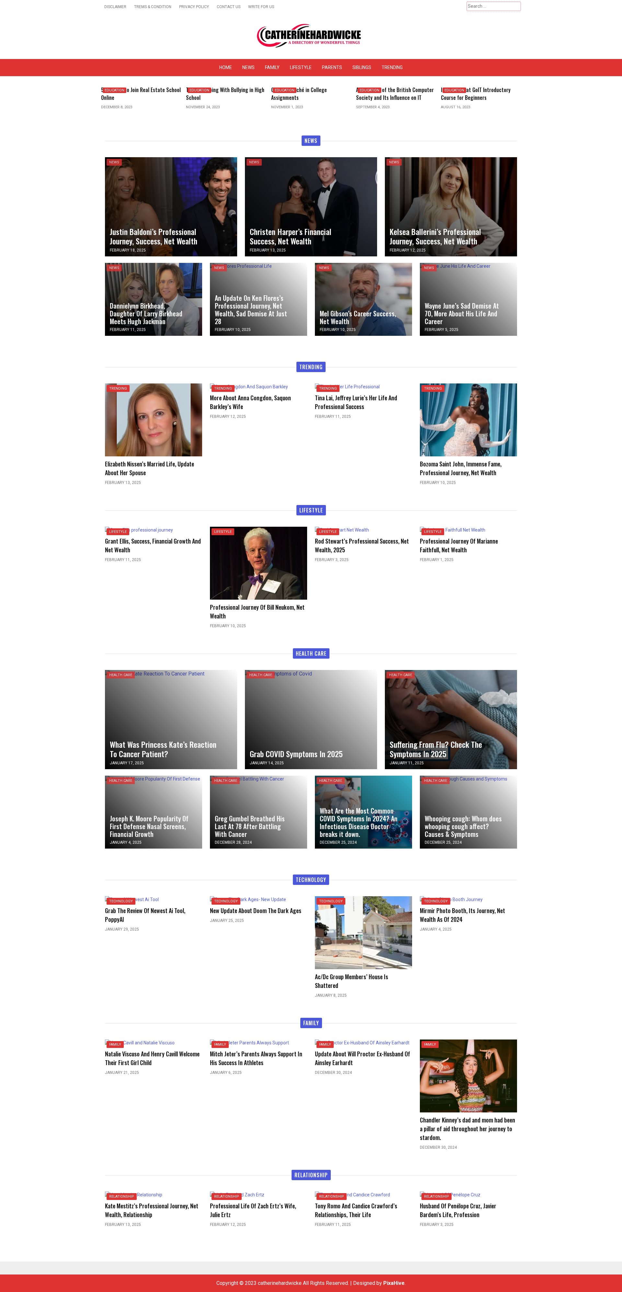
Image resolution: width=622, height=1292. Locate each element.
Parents (332, 67)
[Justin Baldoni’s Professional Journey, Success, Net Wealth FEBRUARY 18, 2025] (171, 206)
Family (272, 67)
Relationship (121, 1196)
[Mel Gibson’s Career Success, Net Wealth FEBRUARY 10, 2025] (363, 298)
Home (225, 67)
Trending (392, 67)
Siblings (361, 67)
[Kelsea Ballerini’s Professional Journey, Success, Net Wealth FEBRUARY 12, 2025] (451, 206)
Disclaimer (115, 7)
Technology (121, 901)
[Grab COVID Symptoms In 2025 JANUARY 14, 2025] (278, 674)
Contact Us (228, 7)
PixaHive (394, 1283)
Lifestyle (301, 67)
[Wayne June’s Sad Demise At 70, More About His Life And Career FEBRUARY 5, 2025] (455, 266)
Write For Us (261, 7)
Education (114, 90)
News (248, 67)
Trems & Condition (152, 7)
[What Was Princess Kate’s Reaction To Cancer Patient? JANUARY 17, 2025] (154, 674)
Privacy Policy (194, 7)
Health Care (120, 675)
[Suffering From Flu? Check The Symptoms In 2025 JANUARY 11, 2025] (451, 719)
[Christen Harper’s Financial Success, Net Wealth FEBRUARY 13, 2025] (311, 206)
